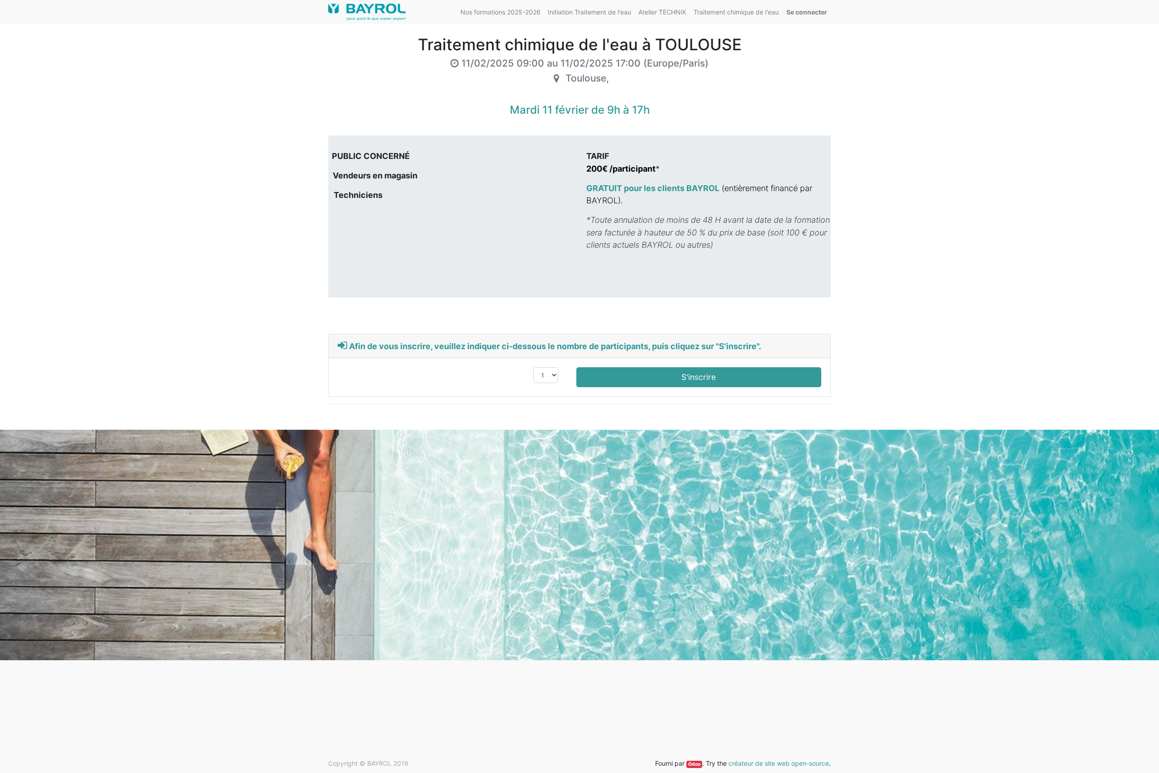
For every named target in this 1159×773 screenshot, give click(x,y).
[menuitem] (500, 12)
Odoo (694, 764)
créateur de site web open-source (778, 763)
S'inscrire (698, 377)
